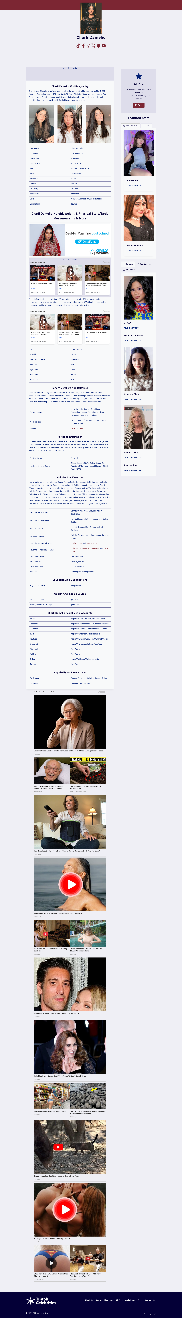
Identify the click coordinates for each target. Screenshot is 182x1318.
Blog (140, 1300)
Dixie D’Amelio (77, 428)
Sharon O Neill (131, 452)
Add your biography (104, 1300)
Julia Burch (76, 548)
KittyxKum (132, 180)
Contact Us (150, 1300)
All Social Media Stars (125, 1300)
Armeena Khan (131, 394)
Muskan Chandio (135, 245)
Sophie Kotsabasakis (90, 548)
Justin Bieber (76, 543)
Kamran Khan (131, 465)
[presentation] (139, 153)
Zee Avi (127, 323)
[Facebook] (145, 1313)
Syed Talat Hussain (133, 335)
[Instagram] (154, 1313)
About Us (89, 1300)
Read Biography (135, 186)
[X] (150, 1313)
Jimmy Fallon (92, 543)
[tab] (130, 125)
